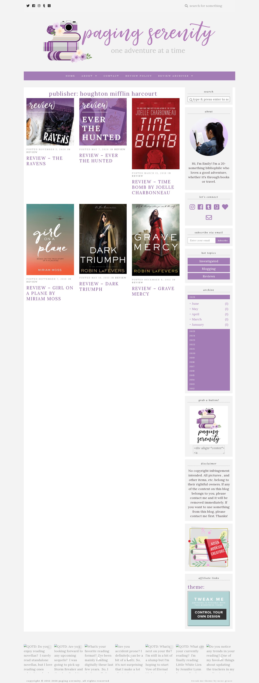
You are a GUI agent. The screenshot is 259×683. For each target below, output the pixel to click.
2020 (192, 353)
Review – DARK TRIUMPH (99, 286)
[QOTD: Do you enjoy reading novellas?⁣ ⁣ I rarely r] (38, 658)
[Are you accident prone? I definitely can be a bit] (129, 658)
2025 (192, 331)
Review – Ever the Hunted (98, 158)
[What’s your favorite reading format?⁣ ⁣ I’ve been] (99, 658)
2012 (192, 388)
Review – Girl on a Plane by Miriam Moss (50, 293)
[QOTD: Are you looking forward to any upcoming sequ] (68, 658)
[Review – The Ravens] (50, 122)
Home (70, 75)
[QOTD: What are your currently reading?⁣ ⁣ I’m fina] (190, 658)
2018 (192, 362)
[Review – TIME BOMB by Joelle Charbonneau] (156, 133)
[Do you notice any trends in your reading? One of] (220, 658)
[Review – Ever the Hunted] (103, 122)
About (88, 75)
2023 (192, 340)
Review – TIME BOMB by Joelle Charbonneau (153, 187)
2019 (192, 357)
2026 (192, 297)
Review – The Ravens (44, 161)
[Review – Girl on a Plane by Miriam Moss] (50, 239)
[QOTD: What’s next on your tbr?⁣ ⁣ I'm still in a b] (160, 658)
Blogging (209, 269)
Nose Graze (225, 680)
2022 (192, 344)
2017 (192, 366)
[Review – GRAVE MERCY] (156, 240)
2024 (192, 335)
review (32, 152)
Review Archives (174, 75)
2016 (192, 371)
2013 (192, 384)
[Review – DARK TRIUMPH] (103, 239)
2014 (192, 379)
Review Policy (138, 75)
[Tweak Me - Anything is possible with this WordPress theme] (209, 608)
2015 (192, 375)
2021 (192, 348)
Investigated (208, 261)
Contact (111, 75)
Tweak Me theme (202, 680)
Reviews (209, 276)
